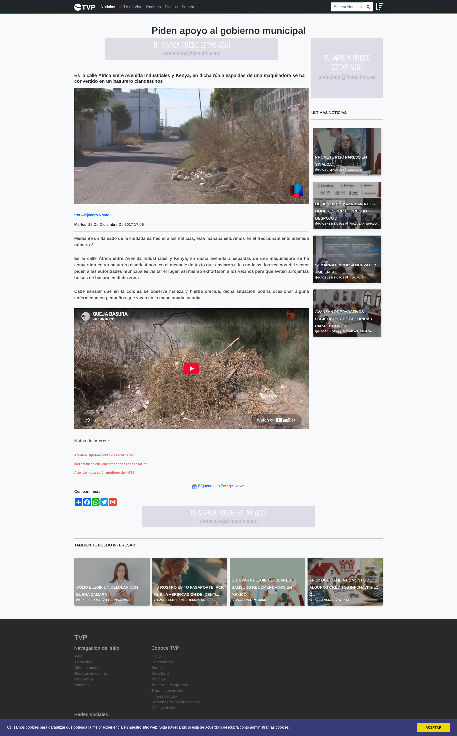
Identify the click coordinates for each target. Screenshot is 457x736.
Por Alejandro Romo (91, 215)
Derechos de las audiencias (175, 702)
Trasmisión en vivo (167, 691)
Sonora (188, 7)
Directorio (160, 673)
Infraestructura (164, 696)
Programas (84, 679)
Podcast (81, 685)
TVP (78, 656)
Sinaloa (171, 7)
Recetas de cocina (90, 673)
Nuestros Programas (169, 685)
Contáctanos (162, 662)
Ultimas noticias (88, 668)
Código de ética (165, 708)
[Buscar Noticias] (368, 6)
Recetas (153, 7)
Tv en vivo (83, 662)
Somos (157, 668)
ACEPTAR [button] (433, 727)
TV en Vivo (132, 7)
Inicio (156, 656)
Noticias (108, 7)
